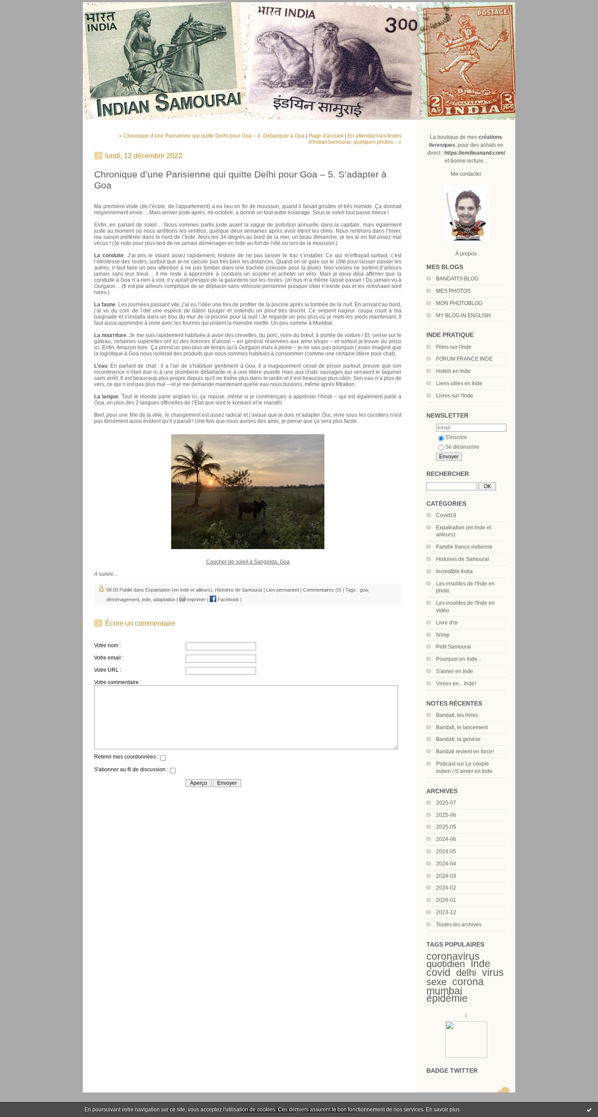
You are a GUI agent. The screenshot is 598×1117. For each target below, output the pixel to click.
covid (438, 972)
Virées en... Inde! (456, 684)
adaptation (164, 599)
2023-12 (446, 912)
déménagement (122, 599)
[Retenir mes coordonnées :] (162, 759)
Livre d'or (447, 623)
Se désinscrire (462, 447)
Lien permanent (282, 589)
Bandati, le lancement (462, 727)
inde (146, 599)
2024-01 (446, 900)
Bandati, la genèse (458, 739)
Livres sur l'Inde (454, 396)
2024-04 (446, 864)
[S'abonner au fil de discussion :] (172, 772)
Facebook (227, 599)
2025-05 (446, 827)
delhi (466, 972)
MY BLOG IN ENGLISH (463, 315)
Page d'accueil (326, 136)
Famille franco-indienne (464, 547)
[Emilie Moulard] (466, 1056)
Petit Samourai (453, 647)
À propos (466, 254)
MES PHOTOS (453, 291)
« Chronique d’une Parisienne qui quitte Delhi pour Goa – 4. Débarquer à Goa (212, 136)
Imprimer (196, 599)
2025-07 (446, 803)
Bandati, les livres (457, 715)
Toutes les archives (459, 925)
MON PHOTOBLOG (459, 303)
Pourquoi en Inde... (458, 659)
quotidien (445, 963)
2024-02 (446, 888)
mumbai (444, 990)
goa (364, 589)
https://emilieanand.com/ (474, 153)
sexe (436, 981)
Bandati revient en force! (465, 751)
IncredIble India (454, 571)
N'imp (443, 635)
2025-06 (446, 815)
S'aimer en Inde (454, 671)
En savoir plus (443, 1109)
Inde (480, 963)
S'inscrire (456, 437)
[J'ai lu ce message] (589, 1109)
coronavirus (453, 956)
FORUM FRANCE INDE (464, 359)
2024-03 (446, 876)
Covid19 (446, 515)
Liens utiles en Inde (459, 383)
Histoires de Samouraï (462, 559)
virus (493, 972)
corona (468, 981)
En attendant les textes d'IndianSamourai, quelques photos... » (355, 139)
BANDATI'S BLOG (457, 279)
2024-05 (446, 851)
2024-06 (446, 839)
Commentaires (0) (322, 589)
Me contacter (466, 174)
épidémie (447, 998)
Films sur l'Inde (453, 347)
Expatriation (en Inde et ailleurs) (178, 589)
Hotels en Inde (453, 371)
